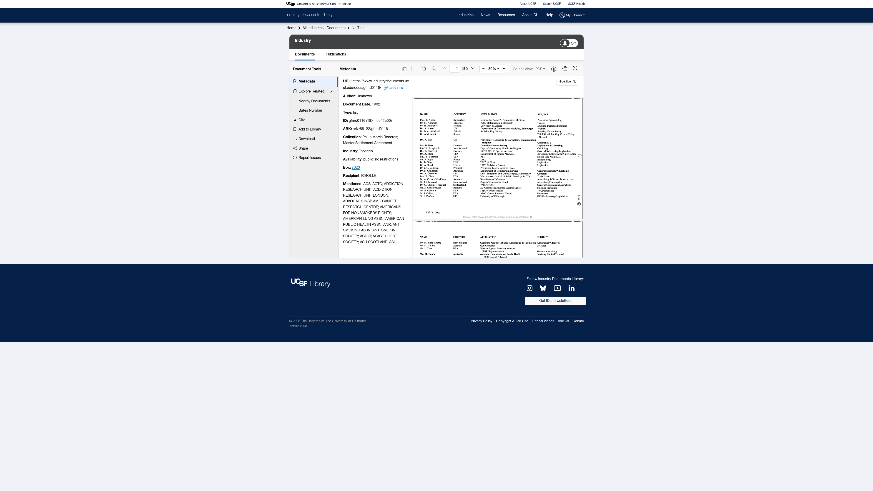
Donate (578, 321)
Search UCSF (552, 4)
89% (492, 69)
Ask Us (563, 321)
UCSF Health (576, 4)
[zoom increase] (504, 69)
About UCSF (528, 4)
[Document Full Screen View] (575, 69)
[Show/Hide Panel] (404, 69)
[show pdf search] (434, 69)
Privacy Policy (481, 321)
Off (573, 43)
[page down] (473, 68)
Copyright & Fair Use (512, 321)
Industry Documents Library (309, 15)
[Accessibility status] (554, 69)
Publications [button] (336, 54)
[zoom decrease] (483, 69)
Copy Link (396, 88)
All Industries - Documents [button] (324, 28)
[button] (572, 15)
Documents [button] (305, 54)
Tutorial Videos (543, 321)
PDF (538, 69)
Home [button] (291, 28)
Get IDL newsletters (555, 301)
